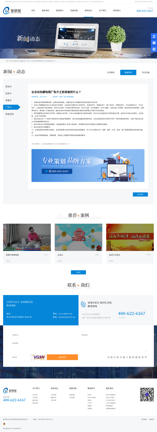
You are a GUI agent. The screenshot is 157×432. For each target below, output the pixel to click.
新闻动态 (88, 10)
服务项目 (137, 1)
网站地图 (144, 1)
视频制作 (93, 55)
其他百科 (9, 114)
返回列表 (140, 194)
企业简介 (35, 395)
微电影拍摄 (147, 55)
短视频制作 (85, 55)
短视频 (90, 408)
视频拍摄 (100, 55)
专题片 (8, 100)
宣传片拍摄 (60, 55)
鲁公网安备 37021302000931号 (12, 428)
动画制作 (106, 55)
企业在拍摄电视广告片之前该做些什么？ (43, 61)
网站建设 (144, 419)
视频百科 (22, 61)
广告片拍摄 (139, 55)
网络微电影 (109, 406)
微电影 (90, 406)
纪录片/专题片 (92, 397)
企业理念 (35, 397)
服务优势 (35, 400)
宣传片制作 (68, 55)
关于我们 (102, 10)
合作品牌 (72, 397)
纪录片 (8, 93)
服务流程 (35, 403)
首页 (33, 10)
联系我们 (150, 1)
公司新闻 (110, 72)
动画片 (90, 400)
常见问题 (146, 72)
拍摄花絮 (74, 10)
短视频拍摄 (77, 55)
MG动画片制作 (110, 400)
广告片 (28, 61)
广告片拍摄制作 (111, 403)
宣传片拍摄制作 (111, 395)
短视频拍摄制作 (111, 408)
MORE (78, 272)
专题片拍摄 (130, 55)
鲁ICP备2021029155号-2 (46, 419)
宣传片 (8, 86)
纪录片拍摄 (122, 55)
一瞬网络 (151, 419)
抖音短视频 (114, 55)
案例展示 (60, 10)
